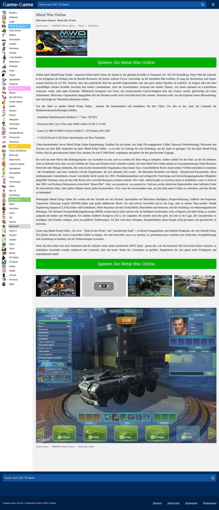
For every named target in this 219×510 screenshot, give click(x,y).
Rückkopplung (209, 503)
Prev (40, 286)
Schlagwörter (191, 503)
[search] (202, 4)
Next (212, 286)
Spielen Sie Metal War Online (126, 62)
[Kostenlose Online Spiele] (18, 4)
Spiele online (173, 503)
